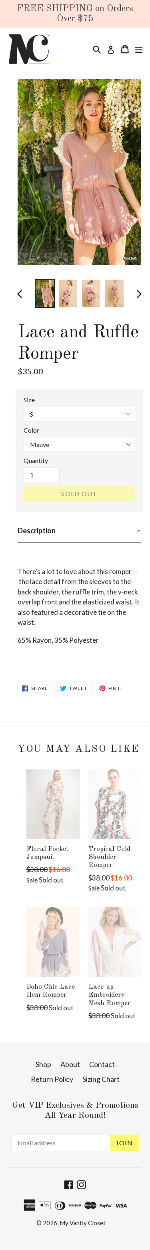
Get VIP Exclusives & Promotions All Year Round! (75, 1110)
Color (31, 430)
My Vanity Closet (83, 1222)
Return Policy (52, 1079)
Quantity (36, 460)
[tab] (79, 531)
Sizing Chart (101, 1079)
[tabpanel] (79, 605)
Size (29, 399)
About (70, 1064)
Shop (43, 1064)
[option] (44, 293)
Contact (102, 1064)
